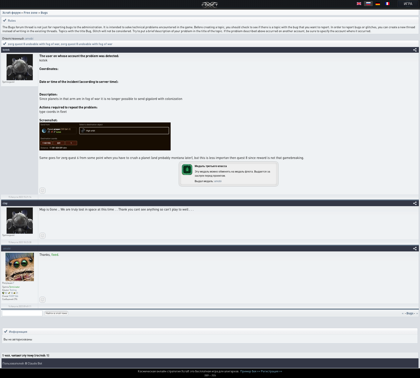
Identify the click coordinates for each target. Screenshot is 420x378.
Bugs (44, 12)
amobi (29, 38)
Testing (13, 290)
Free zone (31, 12)
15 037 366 (13, 296)
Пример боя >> (250, 371)
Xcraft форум (11, 12)
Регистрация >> (271, 371)
